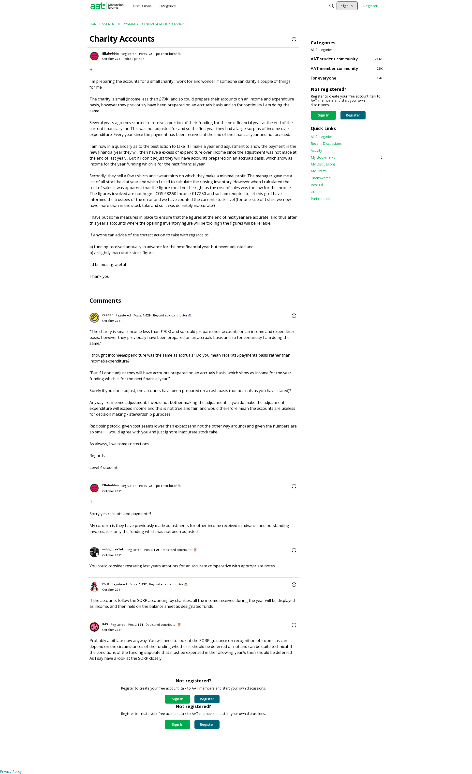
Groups (316, 191)
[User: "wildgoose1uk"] (94, 552)
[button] (294, 39)
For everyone (347, 78)
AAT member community (347, 68)
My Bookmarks (347, 157)
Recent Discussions (326, 143)
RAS (105, 624)
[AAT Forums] (106, 6)
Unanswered (321, 178)
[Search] (331, 5)
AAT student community (347, 58)
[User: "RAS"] (94, 627)
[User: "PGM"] (94, 587)
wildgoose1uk (113, 549)
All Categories (322, 50)
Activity (316, 150)
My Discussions (323, 164)
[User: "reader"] (94, 318)
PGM (105, 584)
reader (107, 315)
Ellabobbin (110, 53)
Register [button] (207, 699)
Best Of (317, 184)
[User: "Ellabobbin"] (94, 56)
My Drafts (347, 171)
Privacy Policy (11, 771)
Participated (320, 198)
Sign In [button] (177, 699)
